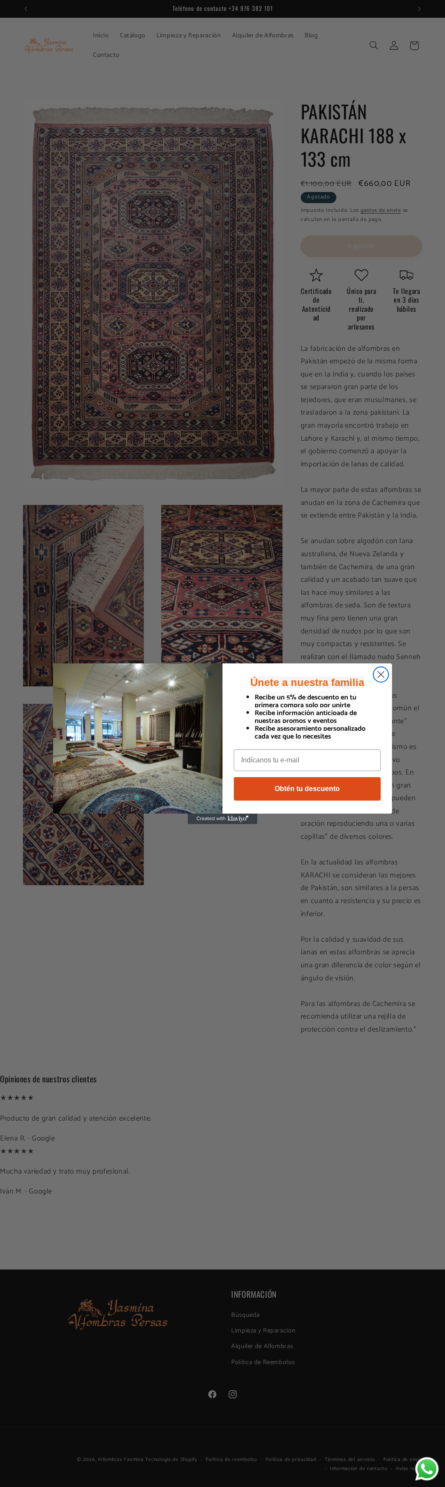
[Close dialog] (381, 674)
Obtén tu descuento (307, 788)
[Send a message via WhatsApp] (427, 1469)
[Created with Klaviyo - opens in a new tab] (222, 819)
